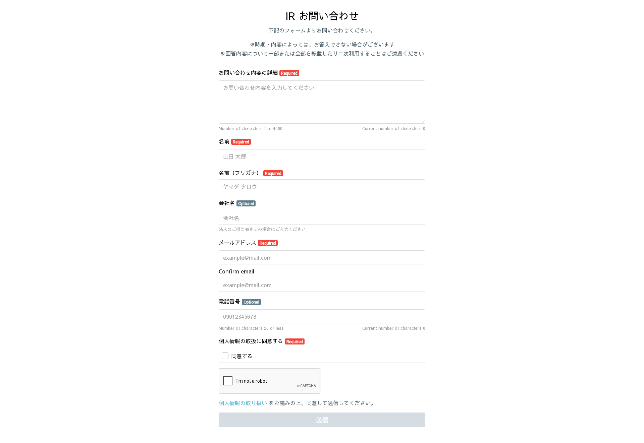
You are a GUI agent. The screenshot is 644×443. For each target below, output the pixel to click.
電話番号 (239, 301)
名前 (234, 141)
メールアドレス (247, 242)
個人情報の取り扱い (243, 402)
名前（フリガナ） (250, 172)
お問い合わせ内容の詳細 (258, 72)
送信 (322, 419)
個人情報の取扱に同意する (261, 340)
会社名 (236, 202)
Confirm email (236, 271)
